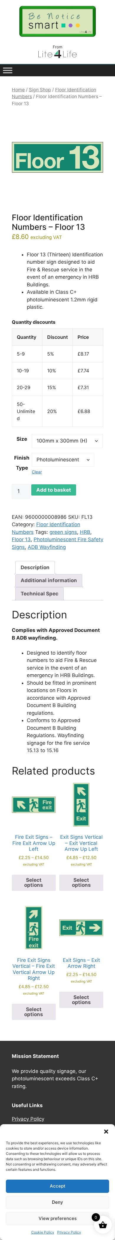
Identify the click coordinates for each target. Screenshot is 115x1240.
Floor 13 (21, 539)
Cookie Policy (42, 1232)
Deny (57, 1202)
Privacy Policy (69, 1232)
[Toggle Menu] (7, 70)
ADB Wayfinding (47, 547)
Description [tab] (35, 567)
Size (22, 439)
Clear (37, 471)
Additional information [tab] (49, 580)
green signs (63, 532)
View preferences (58, 1218)
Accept (57, 1186)
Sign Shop (40, 90)
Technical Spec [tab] (39, 594)
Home (18, 90)
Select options (33, 882)
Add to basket (53, 490)
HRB (85, 532)
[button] (106, 1132)
